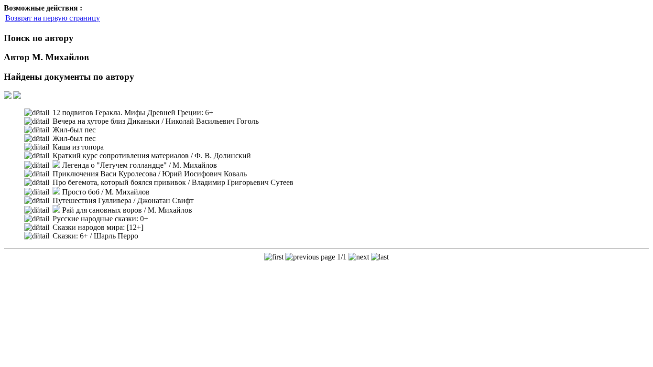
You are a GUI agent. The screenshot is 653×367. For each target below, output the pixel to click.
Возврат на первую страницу (52, 18)
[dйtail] (36, 112)
